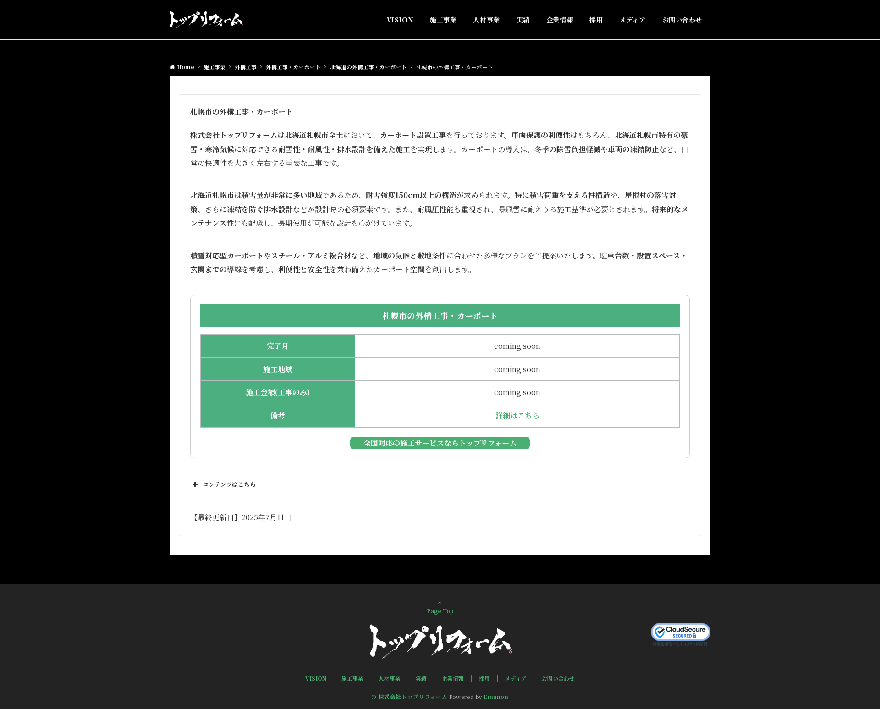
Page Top (440, 611)
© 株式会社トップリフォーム (409, 696)
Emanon (496, 696)
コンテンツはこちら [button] (229, 484)
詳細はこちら (517, 415)
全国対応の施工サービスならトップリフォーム (440, 443)
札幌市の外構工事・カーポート (440, 315)
